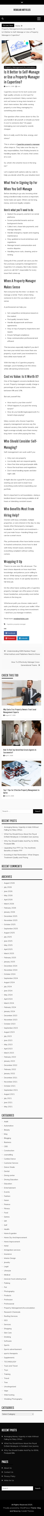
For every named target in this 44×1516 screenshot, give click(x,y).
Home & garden (10, 1233)
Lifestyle (7, 1270)
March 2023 (9, 1053)
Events (7, 1192)
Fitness (7, 1208)
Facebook (11, 633)
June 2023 (8, 1040)
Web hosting (9, 1395)
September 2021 (11, 1090)
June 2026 (8, 891)
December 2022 (10, 1065)
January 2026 (9, 912)
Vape (6, 1390)
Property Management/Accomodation (20, 67)
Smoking (7, 1337)
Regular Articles (22, 9)
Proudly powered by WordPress (16, 1508)
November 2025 (10, 920)
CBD (6, 1146)
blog (5, 1134)
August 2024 (9, 982)
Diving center (9, 1175)
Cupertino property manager (16, 624)
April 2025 (8, 949)
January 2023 (9, 1061)
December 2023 (10, 1015)
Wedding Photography (13, 1399)
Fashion (7, 1196)
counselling (8, 1154)
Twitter (24, 633)
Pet (5, 1287)
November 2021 (10, 1082)
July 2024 (8, 986)
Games (7, 1217)
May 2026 (8, 895)
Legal (6, 1266)
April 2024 (8, 999)
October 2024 (9, 974)
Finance (7, 1204)
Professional (9, 1304)
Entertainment (10, 1188)
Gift (5, 1221)
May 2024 (8, 995)
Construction (9, 1150)
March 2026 (9, 904)
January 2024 (9, 1011)
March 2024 (9, 1003)
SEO (6, 1320)
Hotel (6, 1246)
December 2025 (10, 916)
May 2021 (8, 1106)
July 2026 (8, 887)
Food (6, 1212)
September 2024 (11, 978)
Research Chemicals (12, 1312)
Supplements (9, 1357)
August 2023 (9, 1032)
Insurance (8, 1254)
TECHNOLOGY (10, 1362)
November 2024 (10, 970)
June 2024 (8, 990)
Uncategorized (10, 1386)
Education (8, 1183)
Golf (5, 1225)
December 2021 (10, 1077)
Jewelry (7, 1262)
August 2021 (9, 1094)
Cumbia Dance (10, 1159)
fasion (6, 1200)
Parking (7, 1283)
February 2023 (10, 1057)
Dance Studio (9, 1167)
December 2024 (10, 966)
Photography (9, 1291)
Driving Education (11, 1179)
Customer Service (11, 1163)
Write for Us (9, 1480)
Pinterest (11, 638)
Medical (7, 1275)
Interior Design (10, 1258)
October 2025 (9, 924)
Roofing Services (11, 1316)
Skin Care (8, 1333)
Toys (6, 1370)
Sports (6, 1345)
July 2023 (8, 1036)
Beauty (7, 1130)
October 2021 (9, 1086)
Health (6, 1229)
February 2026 (10, 908)
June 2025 (8, 941)
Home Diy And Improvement (15, 1237)
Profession (8, 1299)
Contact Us (8, 1472)
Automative (8, 1125)
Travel (6, 1378)
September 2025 (11, 928)
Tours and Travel (10, 1366)
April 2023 (8, 1048)
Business (7, 1142)
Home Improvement (12, 1241)
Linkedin (24, 638)
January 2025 (9, 961)
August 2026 (9, 883)
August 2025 (9, 932)
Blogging (7, 1138)
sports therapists (11, 1353)
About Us (8, 1468)
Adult (6, 1121)
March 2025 (9, 953)
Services (7, 1324)
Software (8, 1341)
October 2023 (9, 1024)
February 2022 (10, 1069)
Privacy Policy (9, 1476)
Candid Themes (27, 1511)
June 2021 (8, 1102)
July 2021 (8, 1098)
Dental (6, 1171)
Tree (6, 1382)
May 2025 (8, 945)
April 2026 (8, 899)
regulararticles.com (21, 618)
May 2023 (8, 1044)
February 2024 (10, 1007)
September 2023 (11, 1028)
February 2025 (10, 957)
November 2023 (10, 1019)
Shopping (8, 1328)
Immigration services (12, 1250)
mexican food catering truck (15, 1279)
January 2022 (9, 1073)
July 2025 (8, 937)
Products (7, 1295)
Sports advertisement (13, 1349)
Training (7, 1374)
